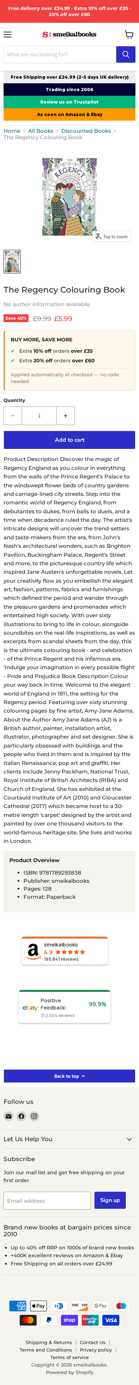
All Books (40, 131)
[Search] (125, 54)
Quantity (14, 400)
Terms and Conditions (46, 1350)
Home (12, 131)
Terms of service (69, 1357)
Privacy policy (96, 1350)
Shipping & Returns (49, 1342)
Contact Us (92, 1342)
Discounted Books (86, 131)
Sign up (110, 1200)
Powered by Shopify (69, 1372)
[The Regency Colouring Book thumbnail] (12, 261)
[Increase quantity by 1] (66, 415)
